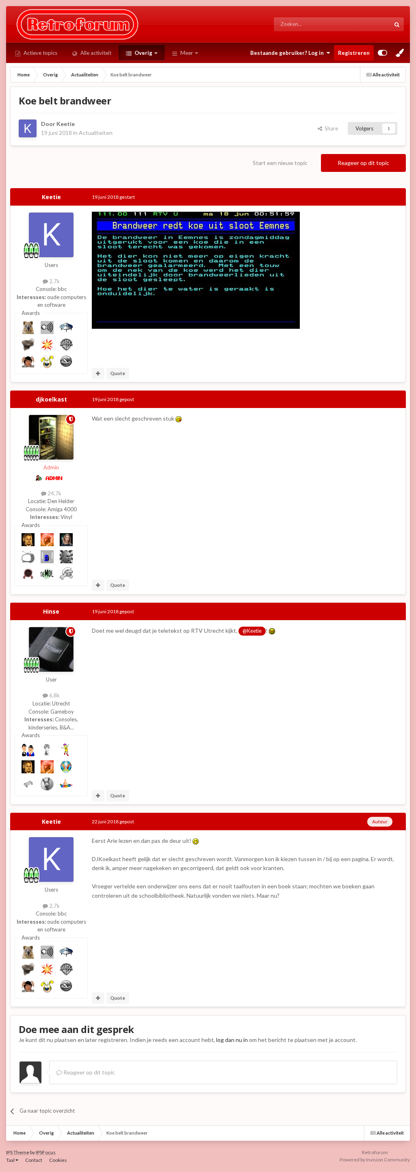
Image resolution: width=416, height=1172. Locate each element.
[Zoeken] (397, 24)
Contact (33, 1160)
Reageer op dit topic (363, 162)
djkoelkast (51, 399)
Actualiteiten (96, 132)
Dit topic (370, 24)
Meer (186, 53)
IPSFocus (46, 1152)
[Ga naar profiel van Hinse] (51, 649)
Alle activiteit (95, 53)
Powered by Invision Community (375, 1160)
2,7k (54, 281)
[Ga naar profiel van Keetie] (28, 128)
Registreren (354, 53)
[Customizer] (382, 53)
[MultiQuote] (98, 373)
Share (330, 128)
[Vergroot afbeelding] (196, 269)
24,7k (53, 493)
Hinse (51, 611)
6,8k (54, 695)
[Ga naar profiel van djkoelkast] (51, 437)
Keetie (65, 123)
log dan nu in (232, 1039)
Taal (10, 1160)
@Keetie (252, 631)
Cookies (58, 1160)
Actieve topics (39, 53)
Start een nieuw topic (280, 162)
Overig (142, 53)
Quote (117, 373)
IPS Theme (17, 1152)
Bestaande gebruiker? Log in (288, 53)
